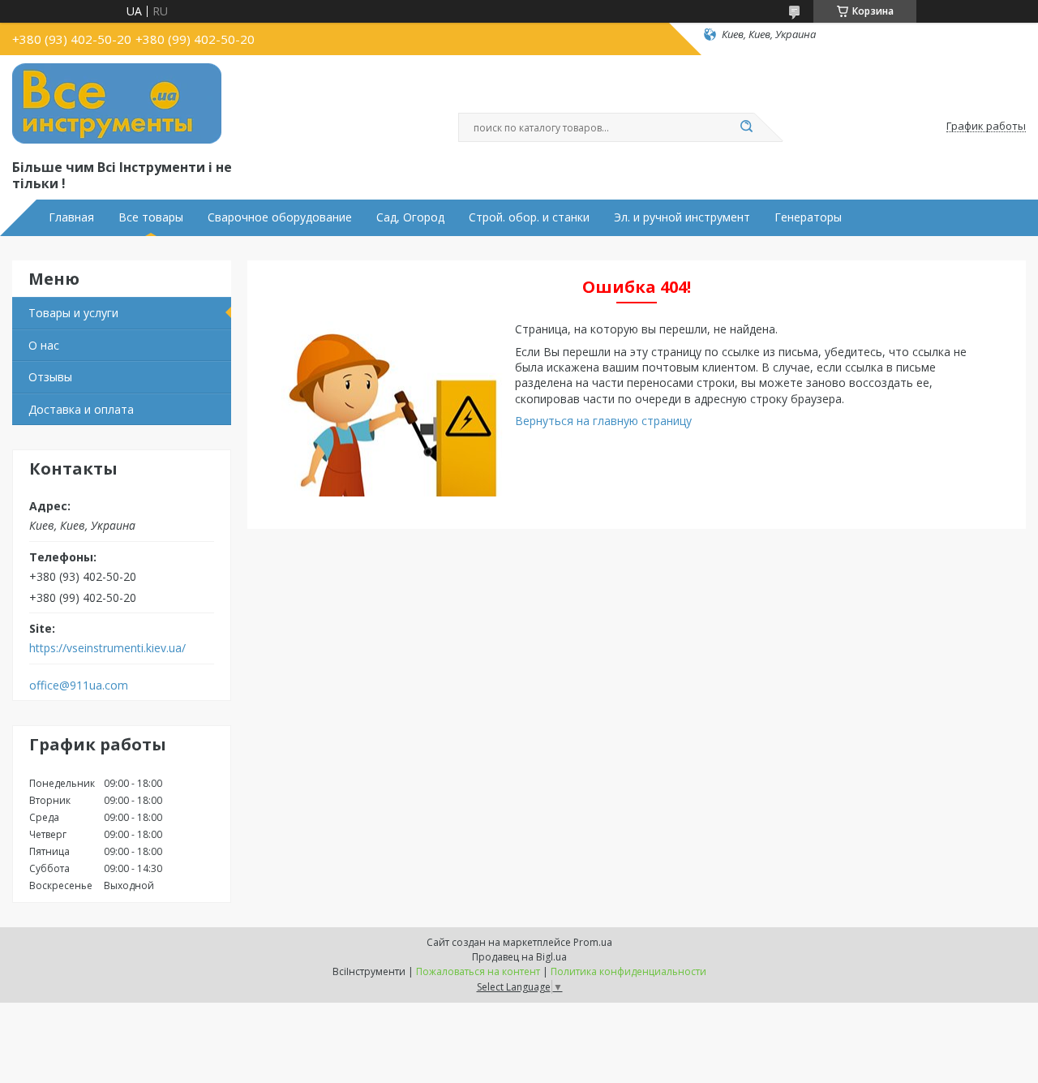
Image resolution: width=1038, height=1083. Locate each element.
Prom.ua (592, 942)
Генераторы (808, 217)
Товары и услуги (73, 312)
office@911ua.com (78, 685)
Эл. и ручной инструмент (682, 217)
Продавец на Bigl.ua (519, 957)
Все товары (150, 217)
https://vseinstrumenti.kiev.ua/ (107, 648)
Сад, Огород (410, 217)
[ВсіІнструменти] (116, 103)
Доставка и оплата (81, 409)
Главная (71, 217)
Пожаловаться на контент (478, 971)
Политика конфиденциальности (628, 971)
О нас (43, 345)
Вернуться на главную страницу (603, 420)
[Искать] (746, 127)
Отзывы (50, 377)
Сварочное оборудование (280, 217)
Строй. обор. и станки (529, 217)
